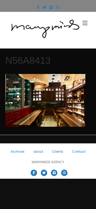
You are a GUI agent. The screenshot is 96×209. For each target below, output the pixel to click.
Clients (57, 151)
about (38, 151)
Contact (79, 151)
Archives (18, 151)
